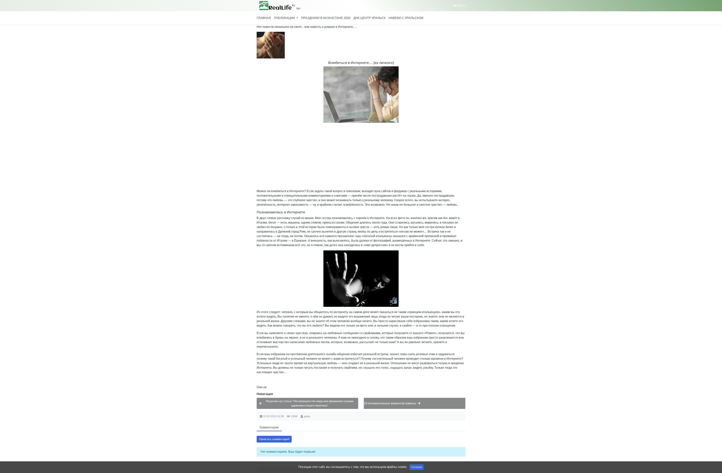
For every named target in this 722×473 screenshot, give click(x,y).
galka (307, 416)
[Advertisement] (369, 152)
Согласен (416, 467)
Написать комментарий (274, 439)
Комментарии (269, 427)
